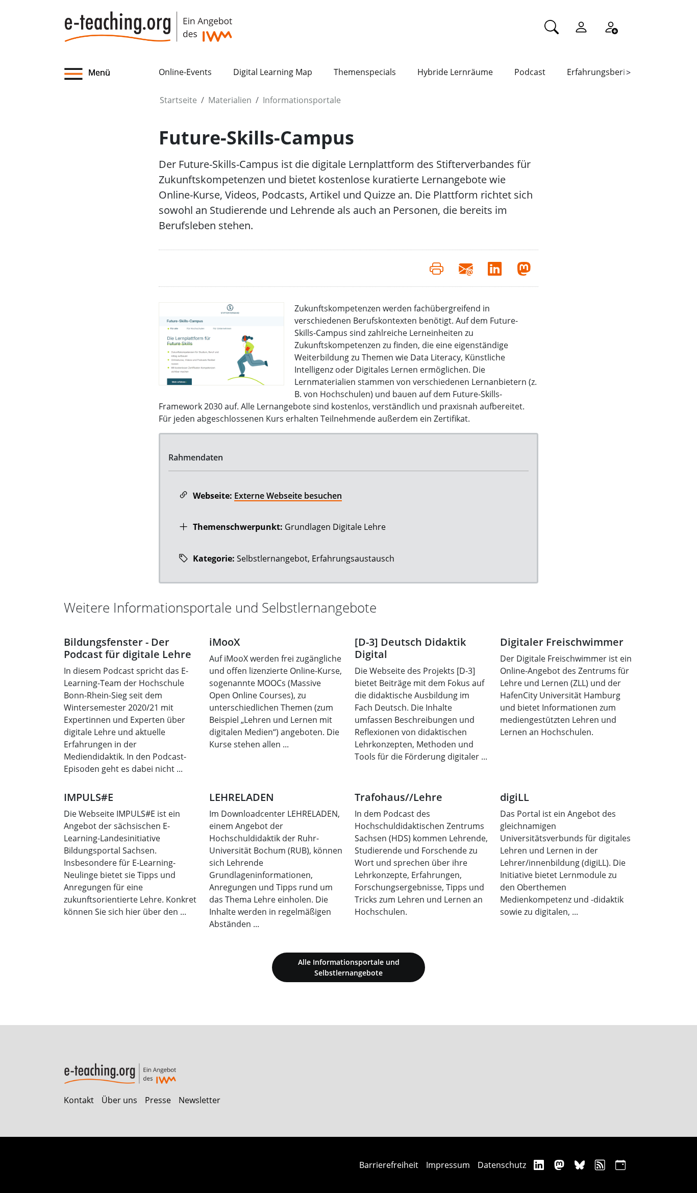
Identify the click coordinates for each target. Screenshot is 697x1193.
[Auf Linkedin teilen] (494, 268)
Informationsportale (302, 100)
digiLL (514, 797)
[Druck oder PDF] (436, 268)
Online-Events (185, 72)
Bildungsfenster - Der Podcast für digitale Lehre (127, 648)
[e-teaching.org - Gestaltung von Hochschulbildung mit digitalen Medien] (148, 21)
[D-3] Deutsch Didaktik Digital (410, 648)
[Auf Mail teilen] (465, 268)
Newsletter (199, 1100)
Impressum (448, 1165)
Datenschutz (502, 1165)
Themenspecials (365, 72)
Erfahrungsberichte (604, 72)
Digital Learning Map (272, 72)
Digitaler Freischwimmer (562, 642)
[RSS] (601, 1165)
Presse (158, 1100)
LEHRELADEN (241, 797)
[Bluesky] (581, 1165)
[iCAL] (620, 1165)
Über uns (119, 1100)
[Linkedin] (540, 1165)
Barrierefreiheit (388, 1165)
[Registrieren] (611, 26)
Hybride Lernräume (455, 72)
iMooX (224, 642)
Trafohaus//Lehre (398, 797)
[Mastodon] (560, 1165)
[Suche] (551, 26)
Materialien (230, 100)
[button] (111, 74)
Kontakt (79, 1100)
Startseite (178, 100)
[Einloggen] (581, 26)
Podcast (529, 72)
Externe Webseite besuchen (288, 495)
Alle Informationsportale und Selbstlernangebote (349, 967)
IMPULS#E (88, 797)
